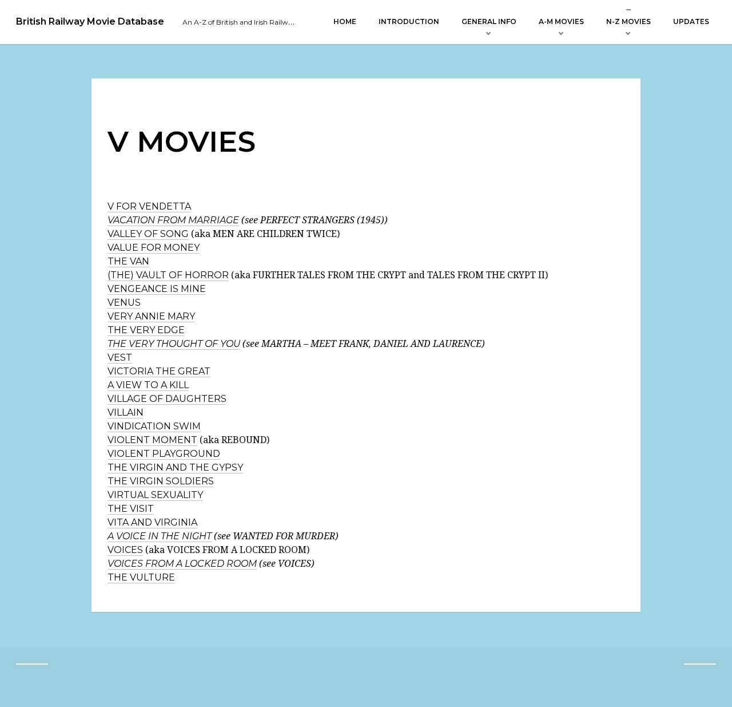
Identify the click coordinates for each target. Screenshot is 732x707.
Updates (691, 21)
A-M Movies (561, 21)
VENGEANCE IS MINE (157, 288)
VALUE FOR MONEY (154, 247)
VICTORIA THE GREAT (159, 371)
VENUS (124, 302)
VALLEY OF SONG (148, 233)
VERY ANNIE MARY (151, 316)
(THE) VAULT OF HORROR (168, 275)
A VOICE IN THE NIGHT (160, 536)
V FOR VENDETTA (149, 206)
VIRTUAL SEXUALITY (155, 494)
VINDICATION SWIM (154, 426)
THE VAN (128, 261)
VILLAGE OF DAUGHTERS (167, 398)
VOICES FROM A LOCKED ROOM (182, 563)
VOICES (125, 549)
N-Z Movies (628, 21)
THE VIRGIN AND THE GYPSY (175, 467)
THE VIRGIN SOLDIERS (161, 481)
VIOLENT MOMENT (152, 440)
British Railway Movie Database (90, 21)
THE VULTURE (141, 577)
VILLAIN (126, 412)
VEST (120, 357)
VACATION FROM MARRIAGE (173, 220)
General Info (489, 21)
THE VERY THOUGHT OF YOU (174, 343)
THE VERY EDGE (146, 330)
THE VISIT (131, 508)
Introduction (409, 21)
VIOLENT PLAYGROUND (164, 453)
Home (344, 21)
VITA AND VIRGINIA (152, 522)
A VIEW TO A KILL (148, 385)
